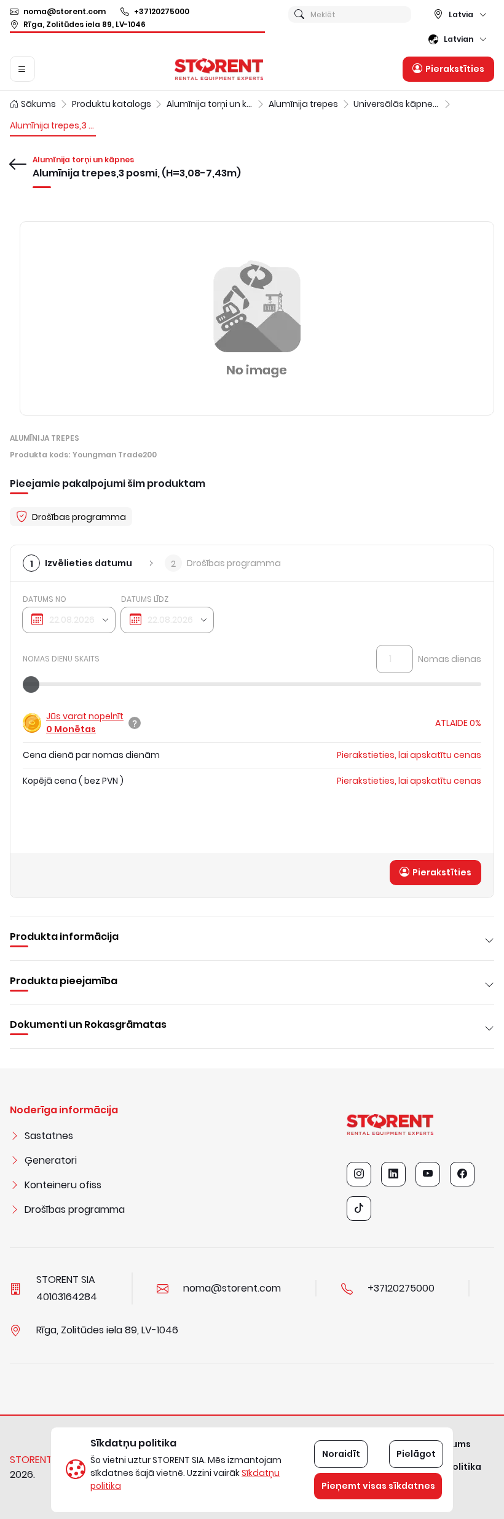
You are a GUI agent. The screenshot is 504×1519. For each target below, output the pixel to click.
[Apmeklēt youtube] (427, 1174)
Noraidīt (341, 1454)
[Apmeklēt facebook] (462, 1174)
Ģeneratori (51, 1160)
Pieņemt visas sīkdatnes (378, 1486)
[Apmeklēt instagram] (359, 1174)
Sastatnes (49, 1136)
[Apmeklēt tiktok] (359, 1208)
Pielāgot (416, 1454)
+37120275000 (161, 11)
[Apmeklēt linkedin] (393, 1174)
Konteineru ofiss (63, 1185)
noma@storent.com (64, 11)
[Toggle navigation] (22, 69)
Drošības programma (75, 1209)
